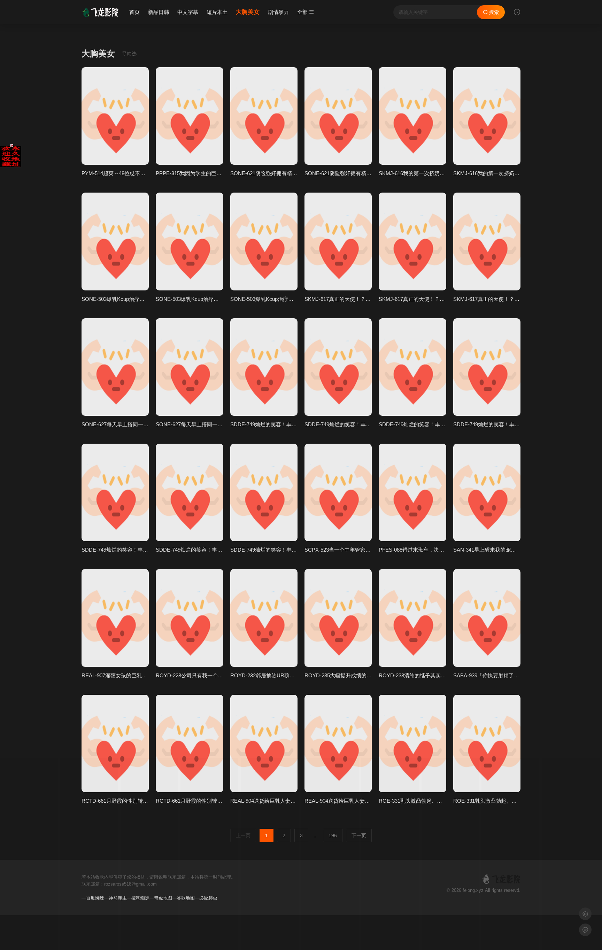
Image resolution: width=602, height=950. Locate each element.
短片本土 (217, 12)
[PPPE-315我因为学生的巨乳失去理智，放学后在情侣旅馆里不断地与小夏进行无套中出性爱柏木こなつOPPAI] (189, 116)
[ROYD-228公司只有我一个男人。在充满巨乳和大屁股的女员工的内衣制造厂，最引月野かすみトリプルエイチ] (189, 618)
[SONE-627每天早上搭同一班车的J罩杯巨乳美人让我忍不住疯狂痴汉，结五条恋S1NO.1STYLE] (115, 367)
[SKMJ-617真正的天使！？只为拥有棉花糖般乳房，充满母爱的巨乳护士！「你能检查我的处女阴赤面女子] (338, 241)
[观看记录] (517, 13)
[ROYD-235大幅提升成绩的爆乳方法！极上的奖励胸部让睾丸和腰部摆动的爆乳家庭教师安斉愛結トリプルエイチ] (338, 618)
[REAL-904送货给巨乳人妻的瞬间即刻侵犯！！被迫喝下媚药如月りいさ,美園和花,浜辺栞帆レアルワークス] (264, 743)
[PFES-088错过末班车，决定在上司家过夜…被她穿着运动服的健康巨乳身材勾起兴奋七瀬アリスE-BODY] (412, 492)
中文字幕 (187, 12)
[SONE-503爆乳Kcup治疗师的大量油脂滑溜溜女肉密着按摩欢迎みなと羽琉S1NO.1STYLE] (115, 241)
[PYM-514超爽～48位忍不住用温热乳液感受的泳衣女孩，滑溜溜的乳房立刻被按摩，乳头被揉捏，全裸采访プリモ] (115, 116)
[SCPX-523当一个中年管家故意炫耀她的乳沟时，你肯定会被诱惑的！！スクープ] (338, 492)
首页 (134, 12)
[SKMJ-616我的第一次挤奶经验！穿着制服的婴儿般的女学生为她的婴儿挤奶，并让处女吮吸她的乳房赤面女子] (412, 116)
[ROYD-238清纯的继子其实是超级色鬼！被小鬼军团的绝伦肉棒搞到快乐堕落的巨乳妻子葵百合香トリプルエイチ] (412, 618)
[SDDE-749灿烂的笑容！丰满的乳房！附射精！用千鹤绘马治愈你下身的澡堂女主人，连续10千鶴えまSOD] (264, 367)
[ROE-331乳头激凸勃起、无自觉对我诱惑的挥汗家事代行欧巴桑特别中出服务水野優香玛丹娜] (412, 743)
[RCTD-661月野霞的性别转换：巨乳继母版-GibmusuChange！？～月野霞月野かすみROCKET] (115, 743)
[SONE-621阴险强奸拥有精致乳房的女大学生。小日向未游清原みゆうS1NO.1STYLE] (264, 116)
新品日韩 (158, 12)
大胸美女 (248, 12)
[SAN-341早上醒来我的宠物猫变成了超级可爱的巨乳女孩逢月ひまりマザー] (486, 492)
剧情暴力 (278, 12)
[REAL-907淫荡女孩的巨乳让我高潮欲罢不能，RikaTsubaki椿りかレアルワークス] (115, 618)
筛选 (132, 53)
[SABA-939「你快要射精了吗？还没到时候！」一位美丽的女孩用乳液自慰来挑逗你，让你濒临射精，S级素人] (486, 618)
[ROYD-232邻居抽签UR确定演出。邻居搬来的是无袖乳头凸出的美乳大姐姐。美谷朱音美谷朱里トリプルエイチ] (264, 618)
